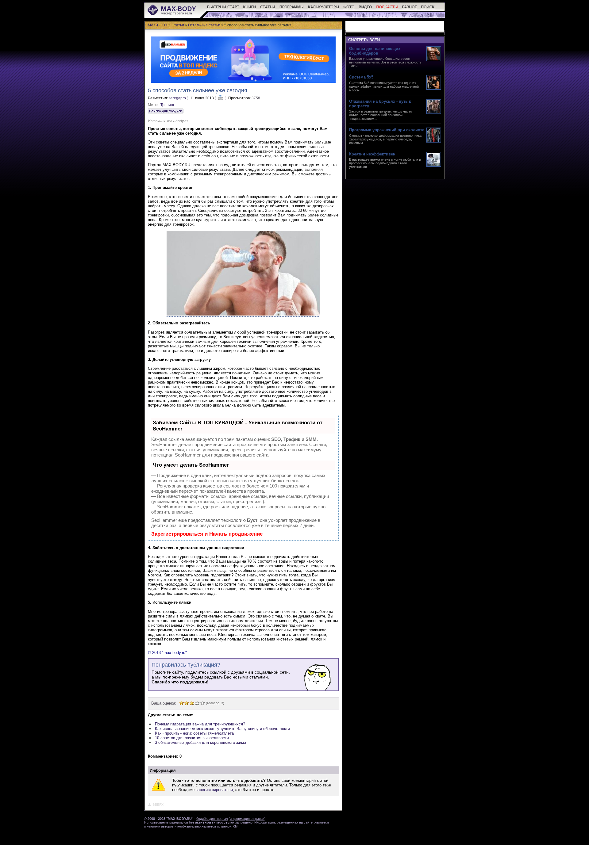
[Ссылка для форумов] (165, 111)
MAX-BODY (157, 25)
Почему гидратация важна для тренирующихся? (200, 724)
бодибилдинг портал (212, 818)
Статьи (177, 25)
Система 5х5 (361, 77)
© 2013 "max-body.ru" (167, 652)
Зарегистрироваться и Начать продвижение (207, 534)
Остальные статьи (204, 25)
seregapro (177, 98)
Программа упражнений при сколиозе (386, 130)
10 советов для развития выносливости (192, 738)
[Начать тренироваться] (223, 9)
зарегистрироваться (214, 789)
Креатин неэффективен (372, 154)
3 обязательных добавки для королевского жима (200, 742)
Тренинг (167, 105)
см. (235, 826)
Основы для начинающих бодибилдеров (374, 50)
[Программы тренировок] (291, 9)
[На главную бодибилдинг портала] (172, 14)
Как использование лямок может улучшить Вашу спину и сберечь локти (222, 728)
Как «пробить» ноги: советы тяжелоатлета (194, 733)
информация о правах (247, 818)
